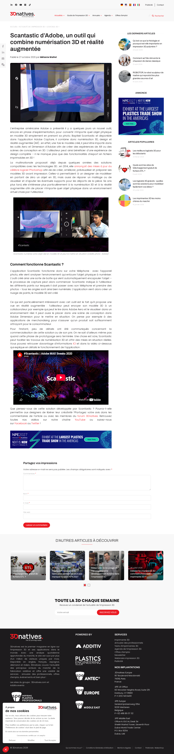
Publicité (149, 5)
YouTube (80, 419)
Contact (160, 5)
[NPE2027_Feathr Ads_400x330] (141, 116)
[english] (126, 5)
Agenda (107, 15)
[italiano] (139, 5)
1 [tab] (85, 585)
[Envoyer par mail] (3, 59)
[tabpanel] (28, 565)
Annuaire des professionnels (129, 642)
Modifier (31, 740)
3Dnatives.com (38, 682)
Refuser (12, 740)
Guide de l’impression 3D (77, 15)
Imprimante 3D (122, 639)
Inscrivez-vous (108, 612)
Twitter (35, 423)
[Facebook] (3, 46)
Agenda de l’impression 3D (128, 648)
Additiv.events (17, 685)
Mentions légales (124, 748)
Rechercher (159, 16)
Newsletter (120, 655)
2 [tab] (89, 585)
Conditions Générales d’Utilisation (99, 748)
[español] (130, 5)
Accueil (13, 27)
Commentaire (29, 473)
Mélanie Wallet (48, 57)
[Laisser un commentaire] (3, 65)
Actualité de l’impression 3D (32, 27)
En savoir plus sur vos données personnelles (22, 732)
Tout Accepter (50, 740)
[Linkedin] (3, 53)
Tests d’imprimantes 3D (126, 645)
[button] (5, 749)
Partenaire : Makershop (154, 748)
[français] (134, 5)
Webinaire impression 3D (127, 658)
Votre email (63, 612)
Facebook (21, 423)
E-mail (26, 503)
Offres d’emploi (121, 15)
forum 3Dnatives (87, 416)
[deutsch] (122, 5)
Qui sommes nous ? (74, 748)
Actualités (59, 15)
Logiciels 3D (52, 27)
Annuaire (96, 15)
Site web (26, 512)
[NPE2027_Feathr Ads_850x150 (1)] (61, 440)
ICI (74, 343)
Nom (26, 494)
